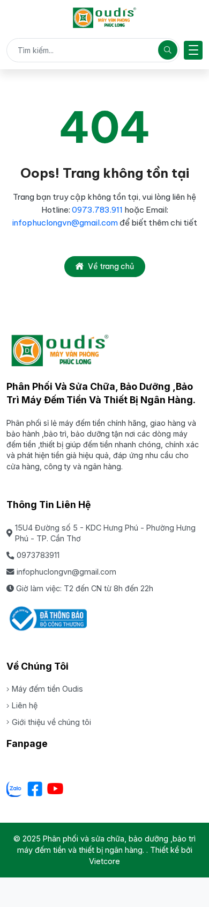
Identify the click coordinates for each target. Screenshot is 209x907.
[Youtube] (55, 789)
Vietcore (104, 861)
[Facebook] (35, 789)
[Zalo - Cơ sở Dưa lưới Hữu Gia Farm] (14, 789)
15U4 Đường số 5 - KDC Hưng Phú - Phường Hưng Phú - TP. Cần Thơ (105, 533)
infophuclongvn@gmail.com (65, 222)
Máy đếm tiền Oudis (47, 688)
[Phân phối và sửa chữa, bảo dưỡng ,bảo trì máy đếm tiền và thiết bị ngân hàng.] (104, 17)
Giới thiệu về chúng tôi (51, 722)
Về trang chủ (111, 266)
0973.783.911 (98, 210)
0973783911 (38, 555)
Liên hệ (25, 705)
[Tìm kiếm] (167, 50)
